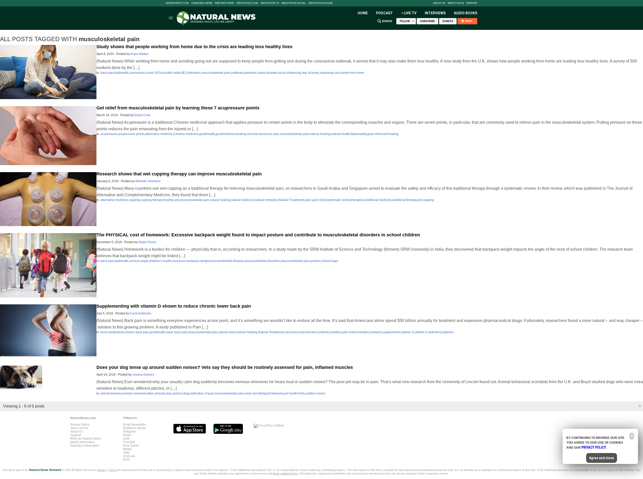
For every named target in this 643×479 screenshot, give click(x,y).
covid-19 (152, 73)
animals (160, 393)
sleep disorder (267, 73)
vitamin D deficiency (428, 332)
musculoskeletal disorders (262, 261)
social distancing (289, 73)
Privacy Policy (79, 424)
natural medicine (242, 200)
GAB (126, 452)
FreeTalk (129, 442)
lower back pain (177, 332)
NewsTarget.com (177, 3)
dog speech (174, 393)
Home (363, 13)
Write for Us (456, 3)
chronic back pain (137, 332)
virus (338, 73)
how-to (257, 134)
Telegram (129, 431)
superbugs (327, 73)
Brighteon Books (321, 3)
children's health (160, 261)
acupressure (109, 134)
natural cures (227, 332)
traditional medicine (378, 200)
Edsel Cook (142, 115)
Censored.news (201, 3)
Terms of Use (79, 428)
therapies (357, 200)
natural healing (320, 134)
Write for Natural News (85, 438)
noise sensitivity (255, 393)
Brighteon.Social (294, 3)
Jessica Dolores (143, 374)
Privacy (101, 469)
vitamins (448, 332)
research (376, 332)
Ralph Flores (147, 242)
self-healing (390, 134)
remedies (362, 332)
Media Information (82, 442)
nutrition (335, 332)
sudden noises (315, 393)
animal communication (138, 393)
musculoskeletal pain (215, 73)
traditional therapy (404, 200)
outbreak (237, 73)
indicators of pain (202, 393)
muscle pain (271, 134)
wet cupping (425, 200)
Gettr (126, 438)
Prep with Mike (224, 3)
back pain (107, 73)
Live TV (410, 13)
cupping (134, 200)
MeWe (127, 449)
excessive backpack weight (190, 261)
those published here (285, 473)
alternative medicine (159, 134)
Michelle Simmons (147, 181)
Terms (113, 469)
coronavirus (137, 73)
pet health (291, 393)
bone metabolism (112, 332)
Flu (160, 73)
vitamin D (407, 332)
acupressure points (131, 134)
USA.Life (129, 456)
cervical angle (138, 261)
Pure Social (131, 445)
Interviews (435, 13)
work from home (353, 73)
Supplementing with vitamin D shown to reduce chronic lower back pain (173, 306)
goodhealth (207, 134)
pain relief (375, 134)
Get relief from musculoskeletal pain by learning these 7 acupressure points (177, 107)
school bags (330, 261)
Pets (301, 393)
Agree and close (601, 458)
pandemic (250, 73)
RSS (126, 459)
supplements (391, 332)
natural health (340, 134)
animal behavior (111, 393)
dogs (186, 393)
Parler (127, 435)
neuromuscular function (301, 332)
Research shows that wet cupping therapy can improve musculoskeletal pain (179, 173)
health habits (172, 73)
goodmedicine (225, 134)
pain (308, 200)
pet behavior (274, 393)
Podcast (384, 13)
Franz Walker (140, 54)
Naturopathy (359, 134)
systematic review (338, 200)
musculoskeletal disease (227, 261)
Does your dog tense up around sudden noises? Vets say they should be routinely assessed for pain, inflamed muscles (224, 367)
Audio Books (465, 13)
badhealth (121, 73)
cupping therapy (152, 200)
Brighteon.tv (270, 3)
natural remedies (266, 200)
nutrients (324, 332)
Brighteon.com (247, 3)
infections (193, 73)
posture (315, 261)
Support (471, 3)
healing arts (244, 134)
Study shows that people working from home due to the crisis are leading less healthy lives (194, 46)
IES (184, 73)
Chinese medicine (186, 134)
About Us (439, 3)
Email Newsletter (134, 424)
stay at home (310, 73)
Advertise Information (84, 445)
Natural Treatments (292, 200)
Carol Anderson (140, 313)
